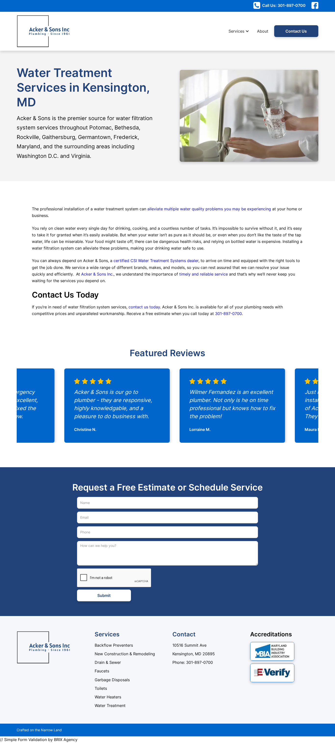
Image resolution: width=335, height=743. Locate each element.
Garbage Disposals (112, 679)
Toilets (101, 688)
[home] (29, 31)
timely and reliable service (203, 274)
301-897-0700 (228, 313)
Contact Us (296, 31)
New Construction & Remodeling (125, 653)
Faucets (102, 670)
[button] (241, 31)
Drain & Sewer (108, 662)
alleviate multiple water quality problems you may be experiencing (209, 208)
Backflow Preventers (114, 645)
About (262, 31)
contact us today (144, 306)
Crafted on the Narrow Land (39, 730)
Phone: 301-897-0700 (192, 662)
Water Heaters (108, 696)
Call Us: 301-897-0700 (284, 5)
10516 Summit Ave (189, 645)
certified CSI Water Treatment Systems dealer (156, 260)
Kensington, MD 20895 (193, 653)
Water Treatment (110, 705)
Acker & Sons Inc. (97, 274)
